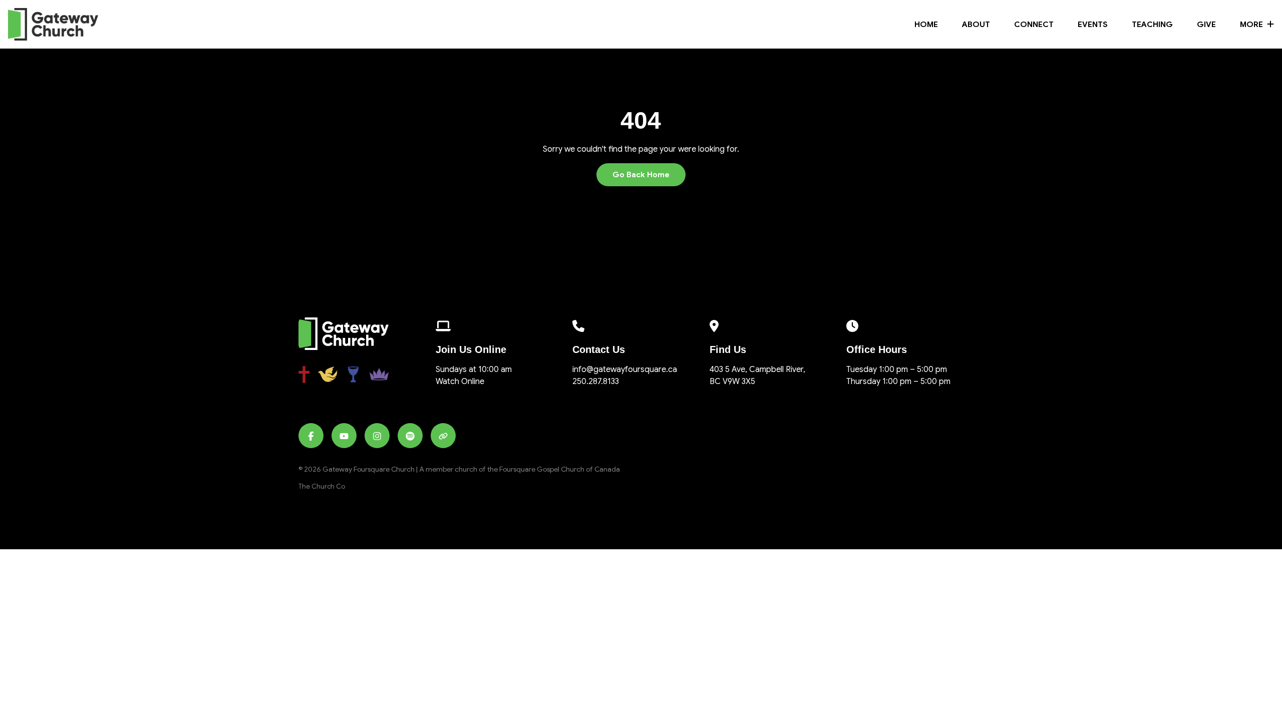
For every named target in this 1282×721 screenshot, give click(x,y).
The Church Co (321, 487)
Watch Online (460, 382)
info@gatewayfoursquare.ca (624, 370)
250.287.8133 (595, 382)
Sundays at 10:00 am (474, 370)
